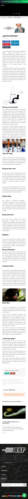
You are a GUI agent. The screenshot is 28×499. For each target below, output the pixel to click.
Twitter (15, 41)
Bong (21, 379)
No (13, 373)
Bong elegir (15, 380)
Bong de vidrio (9, 380)
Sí (7, 373)
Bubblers (19, 383)
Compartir (7, 41)
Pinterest (6, 44)
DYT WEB (22, 492)
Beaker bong (16, 379)
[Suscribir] (25, 485)
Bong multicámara (20, 382)
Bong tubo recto (13, 383)
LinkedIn (15, 44)
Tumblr (6, 47)
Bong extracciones (11, 382)
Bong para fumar (6, 383)
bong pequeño (10, 379)
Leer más (4, 432)
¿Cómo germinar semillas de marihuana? (10, 422)
